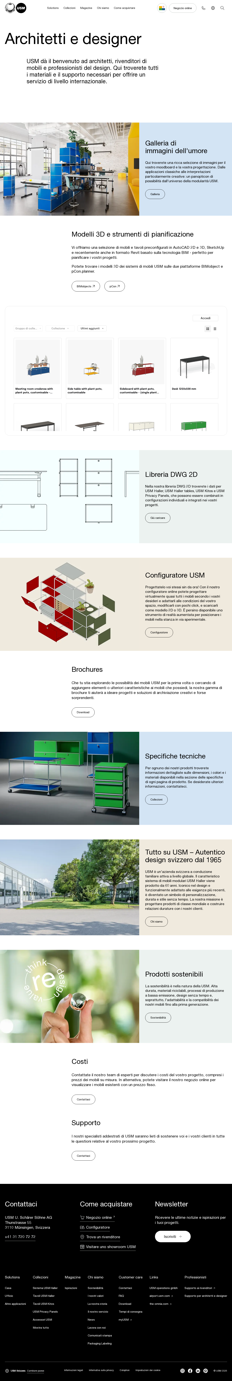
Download (83, 712)
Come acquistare (124, 7)
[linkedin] (198, 1371)
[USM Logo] (15, 8)
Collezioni (69, 7)
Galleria (155, 194)
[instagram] (182, 1371)
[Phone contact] (203, 8)
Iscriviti (170, 1236)
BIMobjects (84, 286)
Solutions (53, 7)
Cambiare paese (35, 1370)
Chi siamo (103, 7)
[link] (15, 1288)
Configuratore (159, 632)
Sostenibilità (158, 1017)
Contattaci (83, 1099)
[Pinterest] (205, 1371)
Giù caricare (157, 517)
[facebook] (190, 1371)
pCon (113, 286)
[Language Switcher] (213, 8)
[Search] (222, 8)
